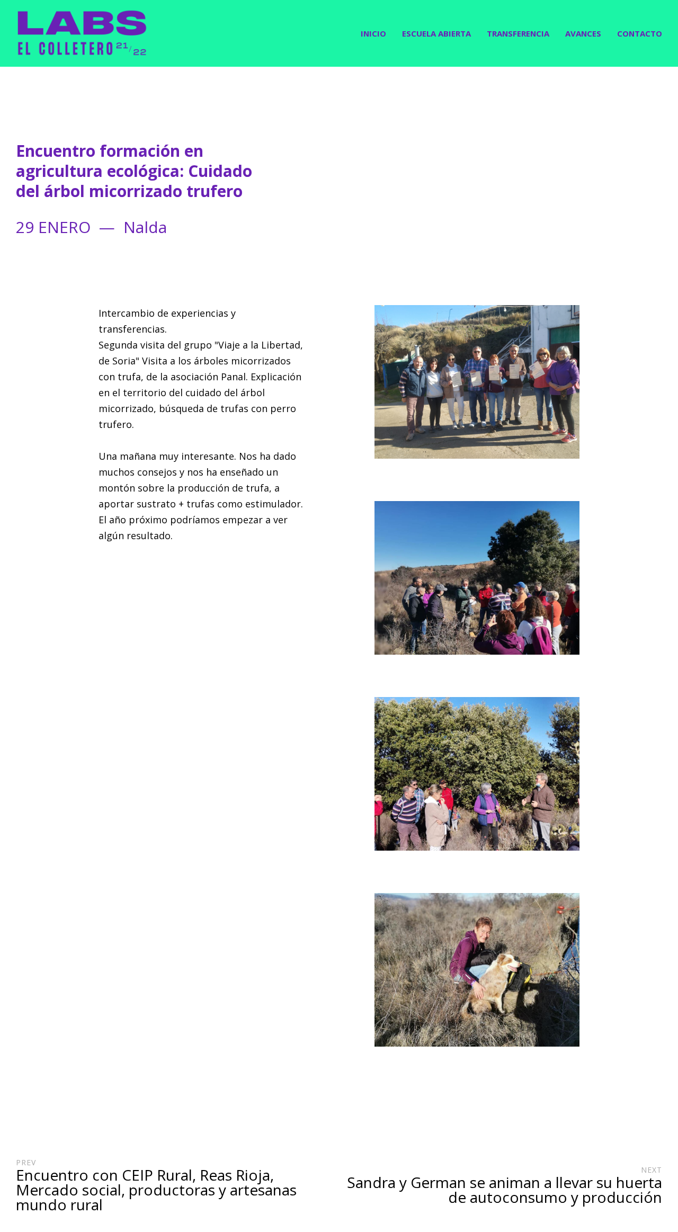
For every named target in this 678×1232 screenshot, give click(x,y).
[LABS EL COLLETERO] (82, 33)
